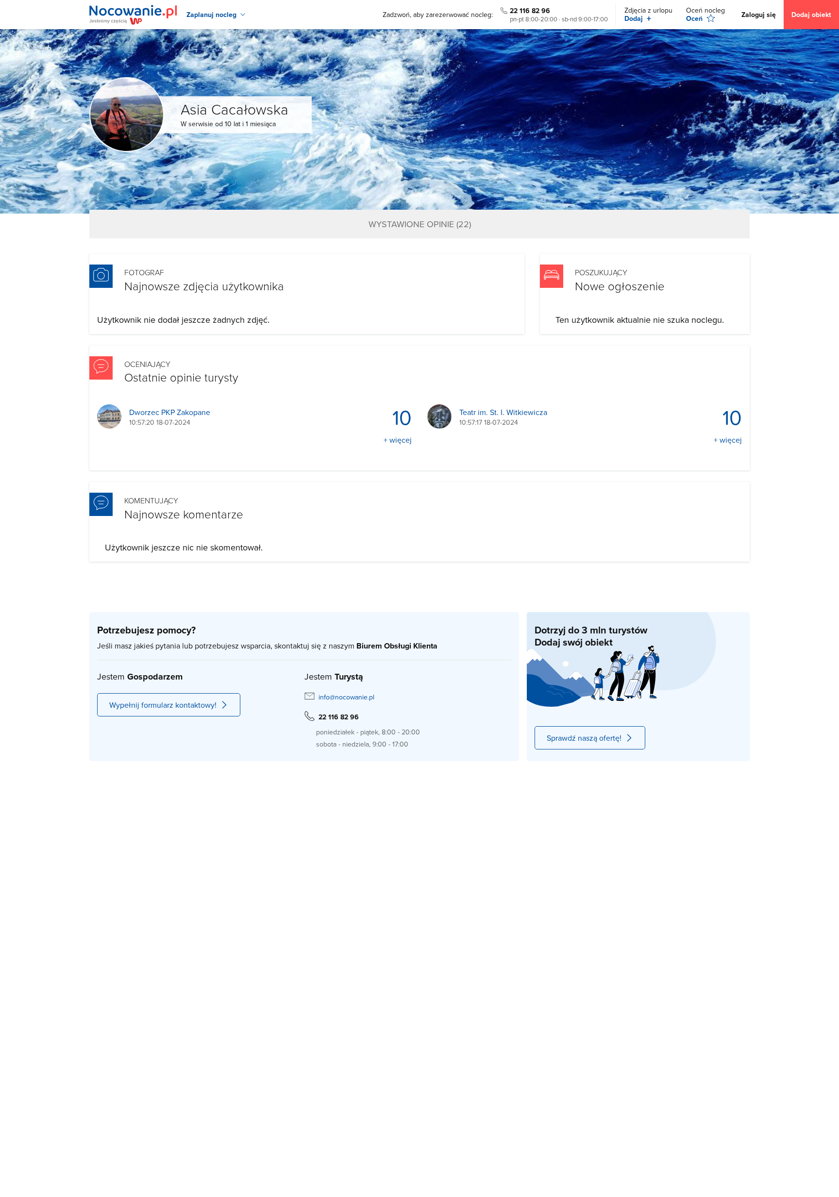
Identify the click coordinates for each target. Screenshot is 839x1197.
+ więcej (398, 439)
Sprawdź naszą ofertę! (584, 737)
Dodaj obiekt (811, 14)
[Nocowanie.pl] (133, 15)
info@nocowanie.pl (346, 697)
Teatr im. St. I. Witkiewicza (503, 412)
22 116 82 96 (530, 11)
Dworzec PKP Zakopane (169, 412)
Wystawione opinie (420, 224)
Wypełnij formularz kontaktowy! (163, 704)
